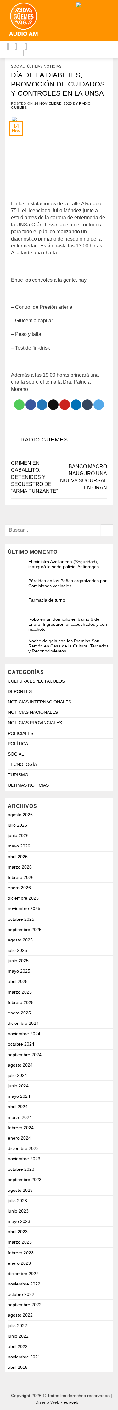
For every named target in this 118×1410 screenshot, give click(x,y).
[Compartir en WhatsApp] (19, 404)
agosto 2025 (20, 939)
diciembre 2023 (23, 1148)
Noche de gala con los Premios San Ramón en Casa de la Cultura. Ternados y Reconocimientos (68, 645)
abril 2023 (18, 1231)
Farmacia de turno (46, 599)
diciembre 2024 (23, 1023)
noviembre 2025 (24, 908)
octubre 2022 (21, 1294)
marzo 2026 (20, 866)
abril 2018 (18, 1367)
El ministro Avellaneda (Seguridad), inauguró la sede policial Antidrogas (63, 564)
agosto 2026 (20, 814)
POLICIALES (20, 733)
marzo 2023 (20, 1242)
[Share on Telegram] (98, 404)
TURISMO (18, 774)
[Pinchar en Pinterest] (64, 404)
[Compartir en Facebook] (30, 404)
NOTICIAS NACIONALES (33, 712)
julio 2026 (17, 825)
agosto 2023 (20, 1190)
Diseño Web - (56, 1402)
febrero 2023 (21, 1252)
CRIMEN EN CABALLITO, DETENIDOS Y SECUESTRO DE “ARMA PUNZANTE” (34, 477)
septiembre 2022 (25, 1304)
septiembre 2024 (25, 1054)
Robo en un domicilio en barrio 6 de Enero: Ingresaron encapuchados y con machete (67, 624)
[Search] (51, 20)
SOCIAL (18, 66)
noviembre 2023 (24, 1158)
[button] (65, 20)
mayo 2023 (19, 1221)
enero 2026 (19, 887)
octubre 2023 (21, 1169)
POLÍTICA (18, 743)
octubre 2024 (21, 1043)
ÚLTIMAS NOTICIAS (44, 66)
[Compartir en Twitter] (42, 404)
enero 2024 (19, 1138)
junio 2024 (18, 1085)
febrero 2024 (21, 1127)
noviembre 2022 (24, 1283)
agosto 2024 (20, 1065)
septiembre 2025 (25, 929)
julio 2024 (17, 1075)
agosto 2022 (20, 1315)
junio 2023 (18, 1210)
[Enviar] (107, 530)
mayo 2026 (19, 845)
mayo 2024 (19, 1096)
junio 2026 (18, 835)
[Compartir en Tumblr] (87, 404)
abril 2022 (18, 1346)
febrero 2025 (21, 1002)
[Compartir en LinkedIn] (76, 404)
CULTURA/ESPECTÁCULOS (36, 681)
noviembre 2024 (24, 1033)
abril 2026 (18, 856)
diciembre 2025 (23, 898)
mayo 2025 (19, 971)
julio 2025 (17, 950)
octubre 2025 (21, 919)
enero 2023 (19, 1263)
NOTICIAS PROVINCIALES (35, 722)
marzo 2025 (20, 992)
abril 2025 (18, 981)
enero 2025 (19, 1012)
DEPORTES (20, 691)
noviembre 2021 (24, 1356)
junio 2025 (18, 960)
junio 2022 (18, 1336)
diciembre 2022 (23, 1273)
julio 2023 (17, 1200)
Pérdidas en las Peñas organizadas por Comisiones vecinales (67, 583)
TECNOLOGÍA (22, 764)
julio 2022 (17, 1325)
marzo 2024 (20, 1117)
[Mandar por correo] (53, 404)
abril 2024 (18, 1106)
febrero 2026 (21, 877)
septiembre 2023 (25, 1179)
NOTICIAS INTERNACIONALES (39, 701)
